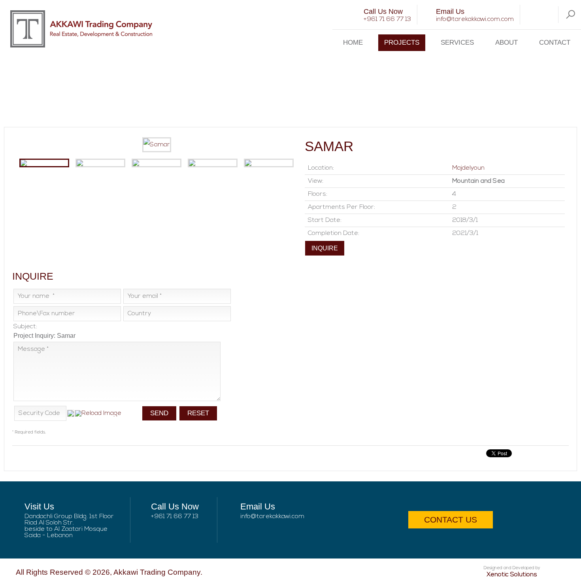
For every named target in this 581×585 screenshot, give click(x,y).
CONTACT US (450, 519)
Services (457, 42)
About (506, 42)
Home (353, 42)
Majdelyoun (468, 168)
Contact (554, 42)
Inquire (324, 248)
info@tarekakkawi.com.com (475, 19)
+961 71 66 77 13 (387, 19)
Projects (401, 42)
